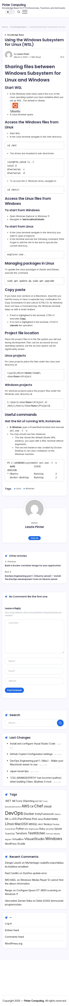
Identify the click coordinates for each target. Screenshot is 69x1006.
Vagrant (8, 839)
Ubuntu (56, 833)
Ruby (42, 828)
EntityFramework (44, 813)
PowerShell (10, 829)
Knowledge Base (18, 27)
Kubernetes (51, 819)
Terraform (21, 833)
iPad (19, 819)
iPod (34, 819)
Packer (56, 824)
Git (6, 819)
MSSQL (33, 824)
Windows (30, 488)
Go (10, 819)
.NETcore (17, 801)
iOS (14, 819)
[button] (10, 11)
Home (5, 27)
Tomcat (49, 833)
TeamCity (10, 833)
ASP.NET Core (41, 801)
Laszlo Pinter (23, 54)
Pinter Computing (14, 5)
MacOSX (21, 824)
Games (57, 814)
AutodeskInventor (13, 807)
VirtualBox (18, 839)
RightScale (34, 829)
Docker (29, 814)
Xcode (21, 843)
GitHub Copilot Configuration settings (31, 754)
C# (31, 806)
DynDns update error (35, 873)
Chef (38, 806)
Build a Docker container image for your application (33, 565)
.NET (8, 801)
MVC (40, 824)
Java (40, 819)
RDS (26, 829)
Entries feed (12, 930)
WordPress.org (13, 943)
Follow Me (34, 538)
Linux (18, 488)
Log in (8, 923)
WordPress (11, 843)
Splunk (58, 828)
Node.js (48, 824)
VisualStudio (34, 839)
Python (20, 828)
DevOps (14, 813)
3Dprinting (28, 801)
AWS (25, 806)
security (50, 829)
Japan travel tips (19, 771)
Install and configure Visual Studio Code (32, 743)
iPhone (27, 819)
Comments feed (14, 936)
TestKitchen (36, 833)
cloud (47, 806)
